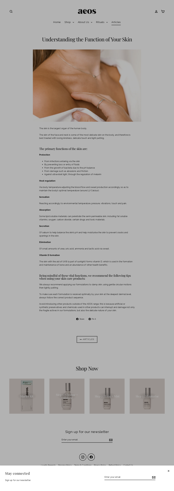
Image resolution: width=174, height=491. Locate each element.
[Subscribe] (153, 477)
